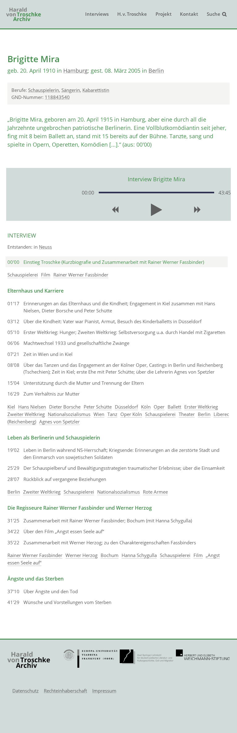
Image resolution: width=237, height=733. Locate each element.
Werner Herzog (81, 555)
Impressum (104, 691)
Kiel (11, 407)
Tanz (112, 414)
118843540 (57, 97)
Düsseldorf (126, 407)
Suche (213, 14)
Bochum (109, 555)
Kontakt (189, 14)
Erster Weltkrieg (201, 407)
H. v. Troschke (132, 14)
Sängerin (70, 90)
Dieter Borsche (65, 407)
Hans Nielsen (32, 407)
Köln (146, 407)
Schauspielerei (22, 275)
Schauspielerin (43, 90)
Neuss (45, 247)
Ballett (174, 407)
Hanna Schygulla (139, 555)
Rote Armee (155, 492)
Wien (99, 414)
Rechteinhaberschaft (65, 691)
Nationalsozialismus (69, 414)
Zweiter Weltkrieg (26, 414)
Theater (187, 414)
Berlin (156, 70)
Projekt (164, 14)
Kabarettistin (95, 90)
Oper (159, 407)
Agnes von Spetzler (59, 421)
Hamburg (75, 70)
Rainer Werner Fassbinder (80, 275)
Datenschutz (25, 691)
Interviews (97, 14)
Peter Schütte (98, 407)
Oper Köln (131, 414)
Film (45, 275)
